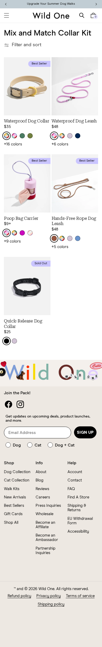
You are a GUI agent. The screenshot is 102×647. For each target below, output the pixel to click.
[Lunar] (30, 233)
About (41, 472)
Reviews (42, 489)
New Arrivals (15, 497)
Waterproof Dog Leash (74, 121)
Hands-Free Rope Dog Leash (74, 221)
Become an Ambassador (47, 537)
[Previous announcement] (6, 4)
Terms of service (80, 596)
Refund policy (19, 596)
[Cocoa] (54, 238)
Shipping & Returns (76, 508)
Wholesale (44, 514)
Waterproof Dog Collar (26, 121)
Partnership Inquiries (45, 550)
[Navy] (77, 135)
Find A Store (78, 497)
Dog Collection (17, 472)
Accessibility (78, 531)
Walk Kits (11, 489)
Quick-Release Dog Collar (23, 324)
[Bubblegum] (14, 135)
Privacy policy (48, 596)
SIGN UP (85, 432)
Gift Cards (13, 514)
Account (74, 472)
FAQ (71, 489)
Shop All (11, 523)
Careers (43, 497)
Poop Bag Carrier (21, 218)
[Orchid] (22, 233)
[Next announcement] (96, 4)
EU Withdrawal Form (80, 521)
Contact (74, 480)
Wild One (46, 589)
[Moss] (30, 135)
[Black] (6, 341)
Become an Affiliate (45, 525)
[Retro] (6, 135)
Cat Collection (16, 480)
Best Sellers (14, 506)
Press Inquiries (48, 506)
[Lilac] (69, 135)
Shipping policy (51, 604)
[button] (6, 15)
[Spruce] (22, 135)
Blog (39, 480)
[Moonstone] (77, 238)
